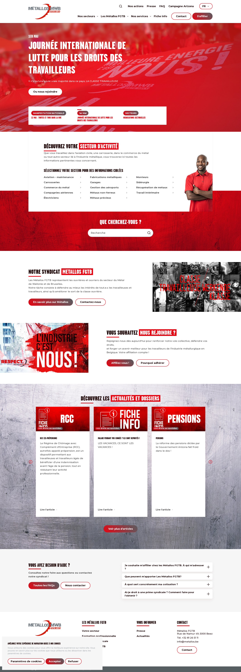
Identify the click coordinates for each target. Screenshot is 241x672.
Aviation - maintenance (59, 177)
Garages (95, 182)
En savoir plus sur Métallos (50, 302)
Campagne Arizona (181, 6)
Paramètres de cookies (26, 661)
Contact (181, 16)
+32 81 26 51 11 (187, 637)
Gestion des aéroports (104, 187)
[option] (120, 77)
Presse (151, 6)
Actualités (143, 636)
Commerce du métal (56, 187)
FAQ (162, 6)
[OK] (149, 233)
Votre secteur (90, 630)
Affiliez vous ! (120, 363)
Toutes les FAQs (44, 585)
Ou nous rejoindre (45, 91)
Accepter (55, 661)
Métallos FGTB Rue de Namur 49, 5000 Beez (195, 632)
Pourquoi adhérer (152, 363)
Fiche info (160, 16)
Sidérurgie (142, 182)
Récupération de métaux (151, 187)
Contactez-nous (90, 302)
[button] (51, 109)
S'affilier (202, 16)
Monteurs (142, 177)
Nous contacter (75, 585)
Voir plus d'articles (120, 528)
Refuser (73, 661)
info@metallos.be (187, 641)
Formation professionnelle (99, 636)
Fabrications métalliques (106, 177)
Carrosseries (52, 182)
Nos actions (135, 6)
